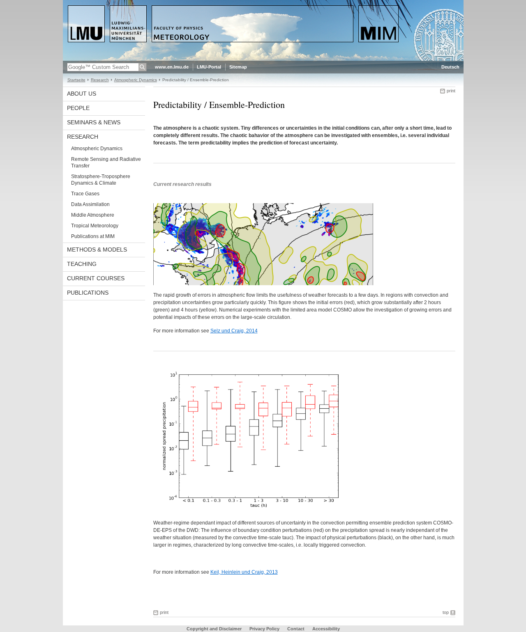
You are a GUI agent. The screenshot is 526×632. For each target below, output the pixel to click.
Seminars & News (93, 122)
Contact (296, 628)
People (78, 108)
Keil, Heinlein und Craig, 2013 (244, 572)
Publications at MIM (93, 236)
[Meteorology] (263, 59)
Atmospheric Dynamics (135, 80)
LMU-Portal (209, 66)
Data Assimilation (90, 204)
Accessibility (326, 628)
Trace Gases (85, 194)
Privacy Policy (264, 628)
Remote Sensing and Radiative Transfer (106, 162)
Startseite (76, 80)
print (451, 90)
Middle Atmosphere (92, 215)
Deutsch (450, 66)
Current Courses (96, 278)
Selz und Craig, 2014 (234, 331)
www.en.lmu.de (172, 66)
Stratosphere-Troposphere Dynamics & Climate (100, 180)
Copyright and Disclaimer (214, 628)
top (446, 612)
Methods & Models (97, 249)
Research (100, 80)
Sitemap (238, 66)
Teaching (82, 264)
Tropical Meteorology (94, 226)
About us (81, 93)
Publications (87, 292)
